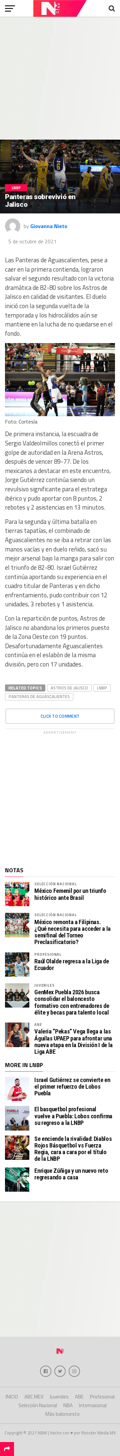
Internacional (93, 1405)
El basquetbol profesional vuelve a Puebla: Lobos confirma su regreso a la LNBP (73, 1116)
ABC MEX (33, 1396)
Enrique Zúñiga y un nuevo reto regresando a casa (71, 1174)
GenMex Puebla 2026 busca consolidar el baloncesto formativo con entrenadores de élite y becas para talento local (71, 1002)
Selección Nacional (55, 884)
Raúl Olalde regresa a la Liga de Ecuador (71, 964)
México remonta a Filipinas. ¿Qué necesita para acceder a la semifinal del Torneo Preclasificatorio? (72, 932)
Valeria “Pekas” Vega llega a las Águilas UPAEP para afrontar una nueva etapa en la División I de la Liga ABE (73, 1041)
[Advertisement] (60, 78)
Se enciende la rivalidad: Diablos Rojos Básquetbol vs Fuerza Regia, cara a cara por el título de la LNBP (73, 1148)
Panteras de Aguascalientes (39, 696)
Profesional (47, 954)
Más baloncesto (62, 1414)
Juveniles (44, 985)
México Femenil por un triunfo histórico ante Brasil (70, 894)
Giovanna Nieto (48, 226)
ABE (38, 1024)
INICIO (12, 1396)
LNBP (102, 687)
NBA (68, 1405)
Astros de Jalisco (69, 687)
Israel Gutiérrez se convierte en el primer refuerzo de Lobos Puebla (72, 1086)
